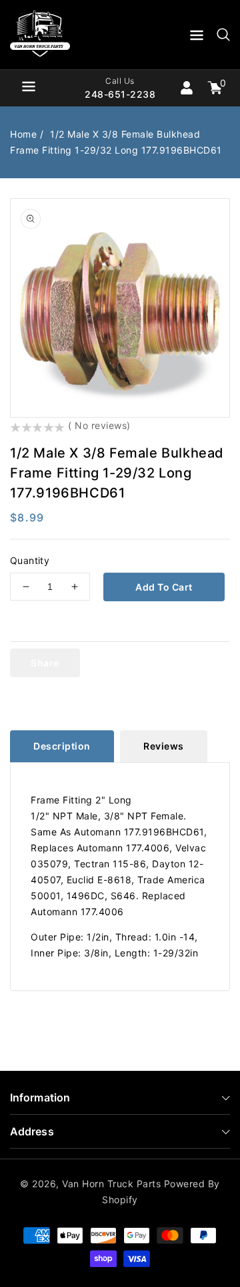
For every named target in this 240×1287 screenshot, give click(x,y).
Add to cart (164, 587)
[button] (196, 38)
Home (23, 134)
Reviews (163, 746)
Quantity (29, 560)
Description (62, 746)
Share (45, 662)
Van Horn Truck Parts (111, 1183)
